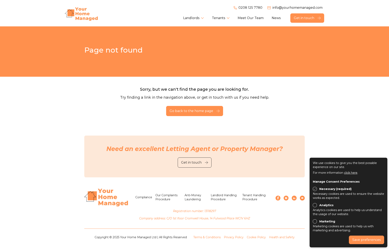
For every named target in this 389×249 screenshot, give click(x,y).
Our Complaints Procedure (166, 197)
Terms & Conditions (207, 237)
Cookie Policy (256, 237)
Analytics (326, 205)
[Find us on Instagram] (286, 198)
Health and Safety (282, 237)
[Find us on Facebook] (278, 198)
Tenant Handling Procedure (254, 197)
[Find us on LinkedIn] (294, 198)
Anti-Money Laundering (193, 197)
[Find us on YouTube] (302, 198)
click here (350, 173)
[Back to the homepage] (87, 13)
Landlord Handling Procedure (224, 197)
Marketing (327, 221)
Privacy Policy (234, 237)
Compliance (143, 197)
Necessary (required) (335, 189)
